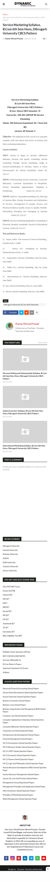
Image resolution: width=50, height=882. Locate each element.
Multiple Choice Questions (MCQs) (16, 652)
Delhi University (9, 562)
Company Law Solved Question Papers (18, 716)
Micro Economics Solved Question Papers (19, 791)
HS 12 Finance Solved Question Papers (18, 759)
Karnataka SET (9, 632)
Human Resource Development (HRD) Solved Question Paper (24, 768)
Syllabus (6, 672)
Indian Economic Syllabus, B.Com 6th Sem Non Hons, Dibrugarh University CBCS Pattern (23, 412)
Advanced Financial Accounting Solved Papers (21, 688)
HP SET (6, 619)
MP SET (6, 615)
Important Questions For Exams (15, 668)
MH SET (6, 599)
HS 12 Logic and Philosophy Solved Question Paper (23, 763)
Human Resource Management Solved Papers (21, 774)
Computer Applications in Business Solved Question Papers (23, 721)
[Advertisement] (25, 68)
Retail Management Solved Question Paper (20, 799)
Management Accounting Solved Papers (18, 782)
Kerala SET (7, 611)
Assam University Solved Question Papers (19, 697)
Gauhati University (10, 550)
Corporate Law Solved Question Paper (18, 731)
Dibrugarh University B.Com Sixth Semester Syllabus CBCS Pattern (24, 18)
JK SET (5, 627)
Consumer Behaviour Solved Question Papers (21, 727)
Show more (42, 342)
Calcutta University (10, 566)
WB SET (6, 607)
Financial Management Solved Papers (17, 739)
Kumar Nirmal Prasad (27, 323)
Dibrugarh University (11, 546)
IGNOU (6, 558)
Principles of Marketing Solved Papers (18, 795)
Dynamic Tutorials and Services (29, 869)
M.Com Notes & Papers (12, 664)
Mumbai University (10, 554)
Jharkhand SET (9, 623)
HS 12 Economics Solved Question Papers (19, 755)
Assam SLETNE (9, 591)
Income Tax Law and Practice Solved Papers (20, 778)
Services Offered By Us (12, 660)
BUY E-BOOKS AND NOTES (14, 656)
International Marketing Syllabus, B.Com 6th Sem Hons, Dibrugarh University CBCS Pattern (24, 447)
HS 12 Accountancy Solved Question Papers (20, 743)
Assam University (10, 570)
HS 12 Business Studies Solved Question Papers (22, 747)
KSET (5, 603)
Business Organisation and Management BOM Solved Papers (24, 710)
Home (5, 14)
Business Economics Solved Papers (16, 701)
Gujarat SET (7, 595)
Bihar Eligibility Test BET (12, 636)
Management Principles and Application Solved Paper (24, 786)
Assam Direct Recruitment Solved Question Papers (23, 692)
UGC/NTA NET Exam (11, 587)
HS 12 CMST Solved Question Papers (17, 751)
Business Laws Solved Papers (14, 705)
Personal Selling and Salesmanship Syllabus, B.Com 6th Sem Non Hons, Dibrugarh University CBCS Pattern (25, 376)
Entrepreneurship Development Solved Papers (21, 735)
